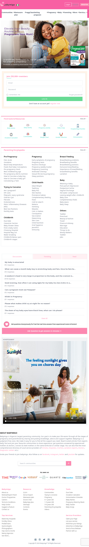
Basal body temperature (13, 165)
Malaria (35, 204)
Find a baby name (11, 228)
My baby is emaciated (14, 262)
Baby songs (61, 128)
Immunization (77, 137)
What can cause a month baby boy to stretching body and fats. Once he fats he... (40, 269)
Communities (7, 12)
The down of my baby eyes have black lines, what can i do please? (33, 310)
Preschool (63, 216)
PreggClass (29, 12)
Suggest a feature (8, 507)
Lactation (63, 174)
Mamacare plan (28, 497)
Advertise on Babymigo (74, 526)
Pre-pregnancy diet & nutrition (16, 174)
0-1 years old (49, 500)
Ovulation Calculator (11, 138)
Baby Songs (70, 507)
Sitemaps (26, 505)
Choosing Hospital (11, 230)
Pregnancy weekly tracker (42, 167)
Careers (4, 500)
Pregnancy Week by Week (75, 502)
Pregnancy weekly (44, 128)
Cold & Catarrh (37, 202)
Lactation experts (70, 448)
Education (64, 228)
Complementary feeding (41, 197)
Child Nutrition (37, 223)
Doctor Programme (8, 497)
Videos (46, 509)
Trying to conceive (50, 495)
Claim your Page (71, 519)
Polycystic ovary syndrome (14, 195)
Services (82, 12)
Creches (60, 448)
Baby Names (70, 500)
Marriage (63, 225)
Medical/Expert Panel (9, 495)
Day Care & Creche (8, 531)
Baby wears (64, 202)
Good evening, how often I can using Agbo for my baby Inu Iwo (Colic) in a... (38, 283)
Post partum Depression (69, 186)
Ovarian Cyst (9, 197)
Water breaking (10, 235)
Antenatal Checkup (39, 171)
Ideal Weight (37, 186)
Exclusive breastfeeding (69, 167)
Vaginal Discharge (67, 190)
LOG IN (44, 99)
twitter (61, 454)
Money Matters (66, 232)
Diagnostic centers (7, 450)
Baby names (11, 128)
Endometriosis (9, 202)
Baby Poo (35, 190)
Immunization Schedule (74, 497)
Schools (45, 448)
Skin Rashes (36, 193)
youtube (71, 454)
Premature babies (39, 195)
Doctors (81, 448)
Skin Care (35, 220)
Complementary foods (68, 200)
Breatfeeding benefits (68, 162)
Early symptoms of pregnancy (43, 160)
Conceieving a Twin (11, 181)
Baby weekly (28, 128)
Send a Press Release (73, 528)
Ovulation (7, 162)
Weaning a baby (66, 183)
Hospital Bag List (10, 232)
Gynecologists (7, 526)
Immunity (35, 230)
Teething (35, 188)
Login (68, 4)
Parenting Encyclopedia (52, 507)
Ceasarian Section (11, 223)
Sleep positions (38, 176)
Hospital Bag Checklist (78, 129)
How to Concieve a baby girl (14, 178)
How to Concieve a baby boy (14, 176)
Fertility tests (9, 211)
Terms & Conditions (8, 502)
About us (5, 492)
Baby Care (64, 197)
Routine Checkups (39, 165)
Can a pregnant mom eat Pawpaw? (20, 290)
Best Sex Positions (11, 209)
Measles (35, 209)
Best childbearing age (12, 171)
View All (44, 318)
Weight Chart (44, 137)
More (75, 12)
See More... (6, 536)
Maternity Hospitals (9, 519)
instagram (54, 454)
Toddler (63, 214)
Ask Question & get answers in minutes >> (44, 331)
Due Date (7, 221)
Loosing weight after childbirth (72, 195)
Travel (62, 221)
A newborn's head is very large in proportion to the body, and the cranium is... (39, 276)
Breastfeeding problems (69, 160)
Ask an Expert (28, 495)
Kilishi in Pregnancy (13, 296)
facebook (45, 454)
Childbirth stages (10, 239)
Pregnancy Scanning (40, 169)
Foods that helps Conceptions (15, 167)
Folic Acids (8, 160)
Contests (26, 507)
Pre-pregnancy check (12, 169)
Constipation (37, 213)
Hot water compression (69, 193)
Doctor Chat (27, 500)
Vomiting (35, 207)
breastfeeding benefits (69, 171)
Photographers (7, 528)
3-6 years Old (49, 505)
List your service (71, 521)
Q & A (25, 492)
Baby (60, 12)
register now (55, 103)
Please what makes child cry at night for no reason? (27, 303)
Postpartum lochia (67, 188)
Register (84, 5)
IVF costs (7, 193)
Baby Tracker (70, 505)
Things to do (65, 230)
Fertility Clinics (7, 521)
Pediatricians (6, 524)
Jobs (61, 237)
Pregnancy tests (38, 162)
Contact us (5, 509)
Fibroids (7, 200)
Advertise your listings (74, 524)
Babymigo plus (28, 502)
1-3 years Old (49, 502)
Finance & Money (66, 223)
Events (25, 509)
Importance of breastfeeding (71, 169)
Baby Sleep (64, 204)
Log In (75, 5)
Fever (34, 200)
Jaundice (35, 227)
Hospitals (52, 448)
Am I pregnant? (10, 190)
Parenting (67, 12)
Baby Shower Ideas (11, 225)
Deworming (36, 218)
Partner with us (71, 531)
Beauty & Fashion (66, 219)
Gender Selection (61, 137)
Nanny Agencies (7, 533)
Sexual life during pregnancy (43, 174)
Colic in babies (37, 211)
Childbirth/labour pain (12, 237)
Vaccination (36, 216)
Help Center (6, 505)
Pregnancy (52, 12)
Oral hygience (37, 225)
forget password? (76, 95)
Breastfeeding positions (69, 165)
